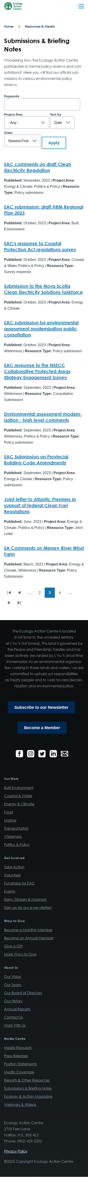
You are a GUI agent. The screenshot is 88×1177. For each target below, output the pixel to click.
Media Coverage (19, 1072)
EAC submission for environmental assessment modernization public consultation (41, 328)
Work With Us (14, 1025)
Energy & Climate (19, 804)
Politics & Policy (17, 844)
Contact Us (13, 1017)
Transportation (16, 828)
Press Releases (16, 1056)
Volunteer (12, 875)
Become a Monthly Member (28, 930)
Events (9, 891)
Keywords (11, 96)
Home (8, 26)
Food (8, 812)
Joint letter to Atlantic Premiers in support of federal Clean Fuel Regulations (40, 505)
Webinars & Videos (20, 1104)
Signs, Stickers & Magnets (25, 899)
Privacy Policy (16, 1151)
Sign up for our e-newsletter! (28, 907)
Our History (13, 1001)
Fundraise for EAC (19, 883)
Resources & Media (40, 26)
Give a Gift (13, 946)
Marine (10, 820)
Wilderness (13, 836)
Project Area (13, 114)
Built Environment (18, 787)
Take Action (14, 867)
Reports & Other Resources (27, 1080)
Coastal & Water (18, 796)
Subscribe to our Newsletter (41, 707)
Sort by (55, 114)
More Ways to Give (20, 954)
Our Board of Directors (23, 993)
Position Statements (20, 1064)
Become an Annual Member (28, 938)
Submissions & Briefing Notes (28, 1088)
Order (8, 132)
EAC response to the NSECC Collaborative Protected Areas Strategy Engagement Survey (37, 371)
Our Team (12, 984)
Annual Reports (17, 1009)
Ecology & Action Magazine (28, 1096)
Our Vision (12, 976)
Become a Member (42, 727)
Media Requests (18, 1047)
